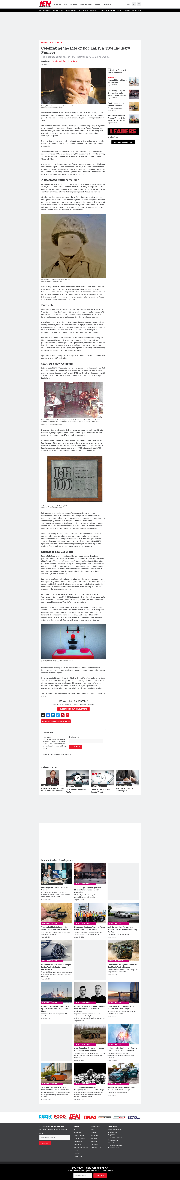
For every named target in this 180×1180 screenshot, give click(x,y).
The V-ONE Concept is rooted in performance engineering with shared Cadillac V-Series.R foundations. (56, 974)
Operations (46, 785)
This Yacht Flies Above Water (76, 791)
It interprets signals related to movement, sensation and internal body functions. (121, 1055)
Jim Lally (55, 61)
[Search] (134, 4)
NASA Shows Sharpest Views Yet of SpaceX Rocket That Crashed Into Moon (55, 1008)
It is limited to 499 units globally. (119, 934)
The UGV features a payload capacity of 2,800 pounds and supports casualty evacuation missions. (89, 1055)
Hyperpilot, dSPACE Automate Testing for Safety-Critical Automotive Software (89, 1008)
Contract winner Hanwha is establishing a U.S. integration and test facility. (123, 971)
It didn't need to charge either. (118, 1093)
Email (41, 1133)
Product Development (51, 43)
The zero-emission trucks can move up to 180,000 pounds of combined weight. (88, 933)
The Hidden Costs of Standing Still (125, 789)
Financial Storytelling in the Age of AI (117, 81)
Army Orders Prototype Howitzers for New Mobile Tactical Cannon (122, 966)
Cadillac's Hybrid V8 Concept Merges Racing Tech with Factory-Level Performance (56, 967)
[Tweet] (58, 715)
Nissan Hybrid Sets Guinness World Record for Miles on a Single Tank (121, 1088)
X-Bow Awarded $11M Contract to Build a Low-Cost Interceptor (121, 1007)
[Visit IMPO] (90, 1117)
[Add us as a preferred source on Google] (67, 715)
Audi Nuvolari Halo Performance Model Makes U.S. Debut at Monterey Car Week (122, 929)
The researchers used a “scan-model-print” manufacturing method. (55, 933)
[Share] (48, 715)
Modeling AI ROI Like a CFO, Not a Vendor (54, 889)
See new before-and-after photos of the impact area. (54, 1015)
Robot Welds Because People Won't (100, 791)
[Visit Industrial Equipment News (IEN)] (74, 1117)
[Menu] (139, 4)
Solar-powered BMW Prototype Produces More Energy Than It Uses (55, 1088)
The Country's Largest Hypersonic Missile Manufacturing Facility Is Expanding (117, 93)
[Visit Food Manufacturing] (60, 1117)
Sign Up (45, 1143)
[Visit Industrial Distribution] (104, 1117)
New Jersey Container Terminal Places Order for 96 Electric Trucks (116, 118)
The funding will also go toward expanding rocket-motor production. (122, 1012)
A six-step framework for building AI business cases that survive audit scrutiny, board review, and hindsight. (55, 895)
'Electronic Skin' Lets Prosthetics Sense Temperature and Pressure (116, 105)
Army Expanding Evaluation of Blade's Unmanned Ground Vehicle (89, 1049)
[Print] (43, 715)
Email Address (74, 737)
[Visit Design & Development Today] (45, 1117)
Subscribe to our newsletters (73, 709)
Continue (100, 1175)
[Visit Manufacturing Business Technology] (134, 1117)
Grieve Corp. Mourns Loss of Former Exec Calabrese (52, 789)
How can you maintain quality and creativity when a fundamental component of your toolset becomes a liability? (88, 1095)
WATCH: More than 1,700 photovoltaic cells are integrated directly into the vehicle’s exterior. (55, 1095)
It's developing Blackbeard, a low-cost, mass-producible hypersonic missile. (89, 896)
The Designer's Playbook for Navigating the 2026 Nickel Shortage (89, 1088)
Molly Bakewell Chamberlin (68, 61)
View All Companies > (123, 142)
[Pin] (62, 715)
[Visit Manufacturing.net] (119, 1117)
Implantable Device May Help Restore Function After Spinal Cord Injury (122, 1049)
